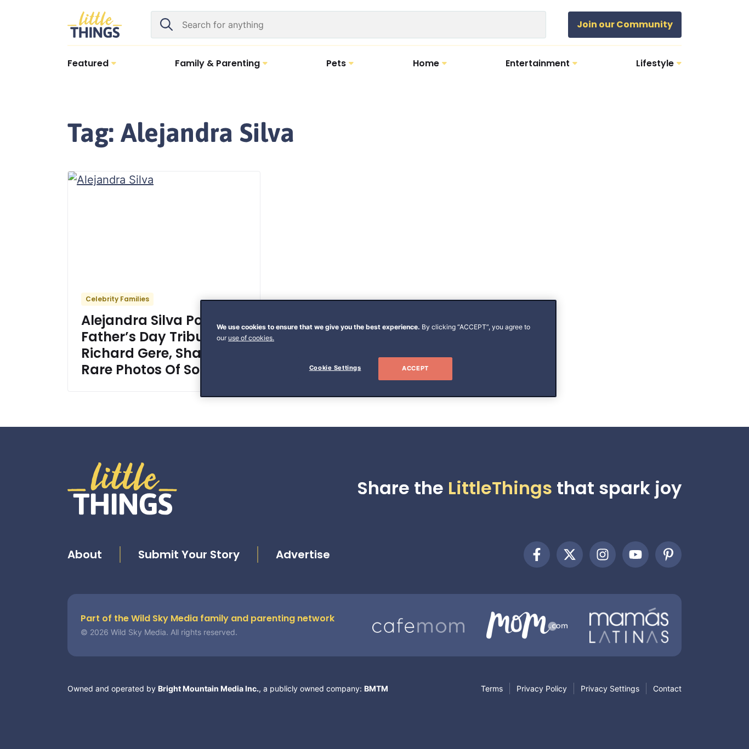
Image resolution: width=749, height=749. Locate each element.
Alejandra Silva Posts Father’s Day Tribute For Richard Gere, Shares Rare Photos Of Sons (161, 345)
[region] (378, 348)
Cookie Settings (335, 367)
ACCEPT (415, 368)
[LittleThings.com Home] (94, 25)
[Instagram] (602, 554)
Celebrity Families (117, 299)
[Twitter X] (570, 554)
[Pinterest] (668, 554)
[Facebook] (537, 554)
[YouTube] (635, 554)
